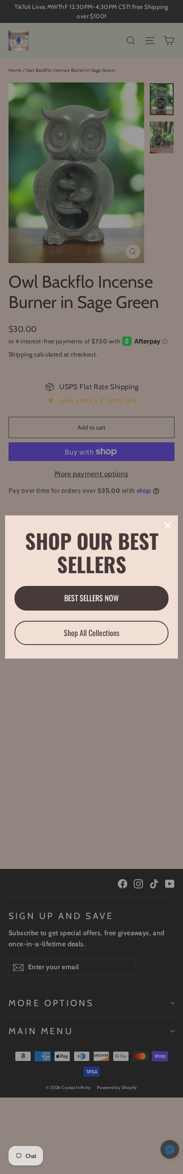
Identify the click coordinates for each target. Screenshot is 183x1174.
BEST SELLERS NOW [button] (91, 597)
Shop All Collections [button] (92, 632)
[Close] (167, 525)
